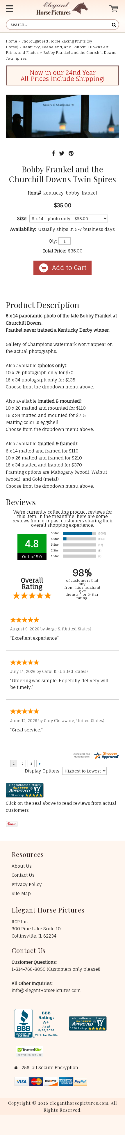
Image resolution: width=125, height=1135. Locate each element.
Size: (22, 218)
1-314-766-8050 (29, 969)
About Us (22, 866)
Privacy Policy (27, 884)
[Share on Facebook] (53, 153)
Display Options (42, 771)
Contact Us (23, 875)
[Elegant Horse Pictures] (62, 8)
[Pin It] (71, 153)
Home (11, 41)
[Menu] (14, 8)
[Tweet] (62, 153)
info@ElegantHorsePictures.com (46, 990)
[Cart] (114, 8)
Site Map (21, 893)
